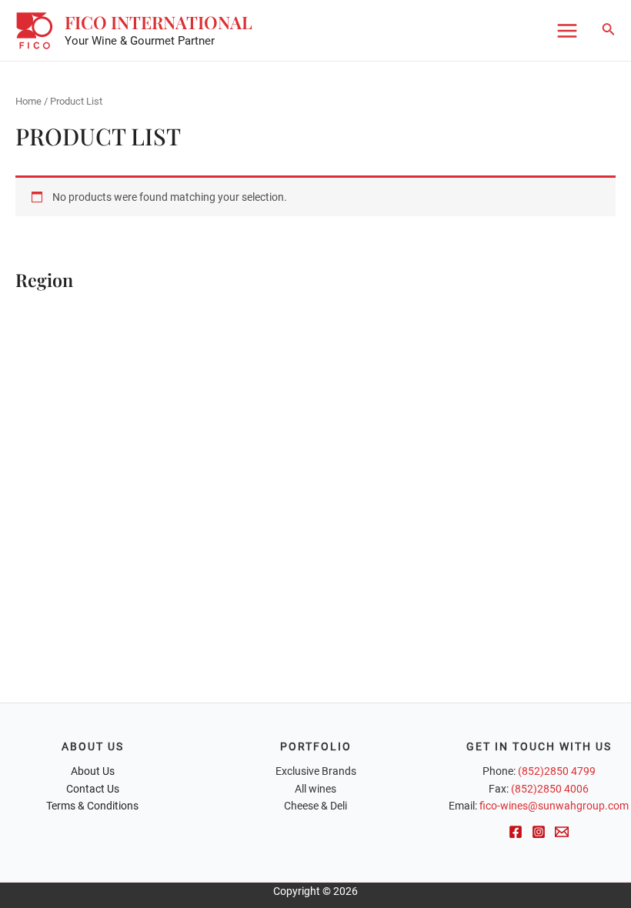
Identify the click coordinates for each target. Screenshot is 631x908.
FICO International (158, 22)
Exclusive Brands (315, 771)
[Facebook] (515, 832)
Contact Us (92, 789)
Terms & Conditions (92, 806)
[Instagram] (539, 832)
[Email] (562, 832)
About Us (93, 771)
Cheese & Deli (315, 806)
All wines (315, 789)
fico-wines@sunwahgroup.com (554, 806)
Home (28, 101)
